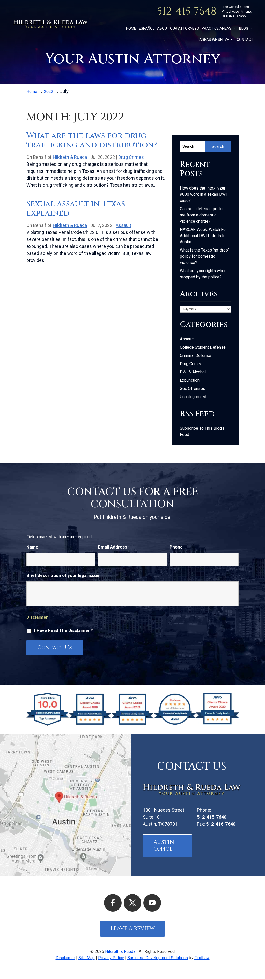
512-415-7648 (186, 12)
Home (131, 28)
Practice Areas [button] (216, 28)
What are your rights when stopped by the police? (203, 273)
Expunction (190, 380)
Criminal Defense (195, 355)
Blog (243, 28)
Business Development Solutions (157, 957)
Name (32, 547)
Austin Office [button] (163, 845)
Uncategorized (193, 396)
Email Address (114, 547)
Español (146, 28)
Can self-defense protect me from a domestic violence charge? (203, 215)
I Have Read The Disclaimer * (63, 630)
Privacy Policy (111, 957)
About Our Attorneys (178, 28)
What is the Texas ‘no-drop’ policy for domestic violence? (204, 256)
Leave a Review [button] (133, 928)
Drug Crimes (131, 157)
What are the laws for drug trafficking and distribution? (91, 140)
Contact (245, 40)
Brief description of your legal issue (62, 575)
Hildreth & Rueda (70, 157)
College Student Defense (203, 347)
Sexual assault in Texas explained (75, 208)
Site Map (86, 957)
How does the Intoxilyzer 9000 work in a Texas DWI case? (203, 194)
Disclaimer (37, 617)
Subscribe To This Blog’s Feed (202, 431)
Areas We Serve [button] (214, 40)
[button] (260, 941)
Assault (123, 225)
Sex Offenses (192, 388)
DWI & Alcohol (193, 372)
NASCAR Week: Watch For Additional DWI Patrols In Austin (203, 235)
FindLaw (202, 957)
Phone (176, 547)
